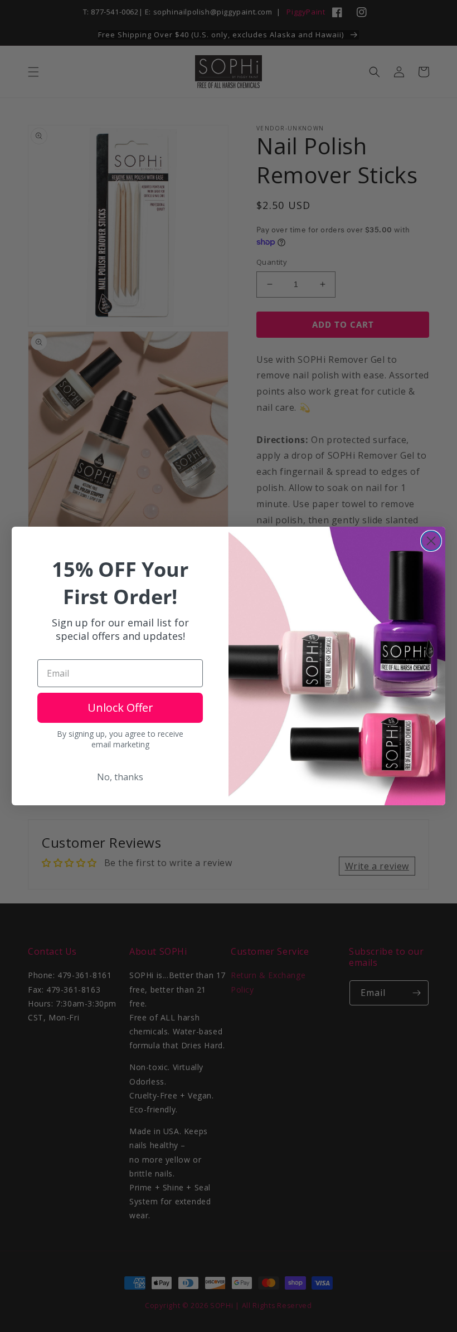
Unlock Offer (120, 707)
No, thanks (120, 777)
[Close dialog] (431, 541)
